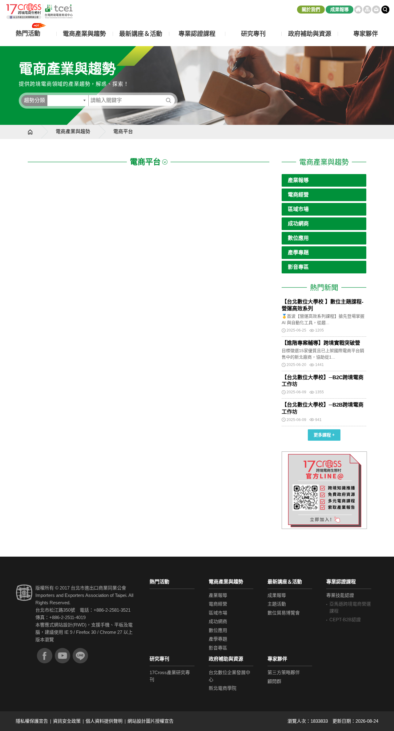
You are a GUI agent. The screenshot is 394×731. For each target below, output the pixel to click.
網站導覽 (367, 10)
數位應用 (298, 238)
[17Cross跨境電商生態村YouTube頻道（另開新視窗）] (62, 655)
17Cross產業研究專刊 (170, 676)
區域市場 (298, 209)
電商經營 (298, 195)
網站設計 (63, 624)
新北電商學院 (222, 688)
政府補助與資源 (226, 658)
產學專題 (298, 253)
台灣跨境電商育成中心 (39, 11)
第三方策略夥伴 (283, 672)
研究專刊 (253, 33)
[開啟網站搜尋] (385, 10)
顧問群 (274, 681)
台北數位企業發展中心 (229, 676)
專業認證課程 (341, 581)
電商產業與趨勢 (73, 131)
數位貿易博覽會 (283, 612)
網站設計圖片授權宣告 (150, 721)
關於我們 (311, 9)
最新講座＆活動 (284, 581)
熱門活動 (159, 581)
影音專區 (298, 267)
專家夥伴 (277, 658)
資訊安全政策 (67, 721)
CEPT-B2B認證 (345, 619)
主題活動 (276, 603)
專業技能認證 (340, 595)
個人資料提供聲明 (104, 721)
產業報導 (298, 180)
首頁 (358, 10)
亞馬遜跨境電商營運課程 (350, 607)
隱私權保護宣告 (32, 721)
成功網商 (298, 224)
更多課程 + (324, 434)
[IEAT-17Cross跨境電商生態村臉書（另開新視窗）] (44, 655)
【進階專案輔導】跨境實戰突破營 (321, 343)
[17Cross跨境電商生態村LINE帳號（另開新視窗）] (80, 655)
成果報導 (339, 9)
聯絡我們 (376, 10)
